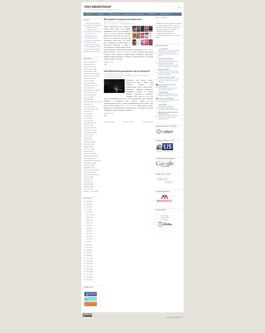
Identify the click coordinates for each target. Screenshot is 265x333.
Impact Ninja (162, 104)
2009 (88, 280)
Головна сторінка (128, 122)
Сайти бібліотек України (93, 49)
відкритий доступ (91, 90)
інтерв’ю (88, 111)
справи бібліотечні (91, 160)
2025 (88, 204)
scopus (88, 186)
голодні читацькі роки (123, 52)
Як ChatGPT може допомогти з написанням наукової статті (93, 31)
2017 (88, 258)
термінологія (89, 163)
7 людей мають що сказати (113, 77)
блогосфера (89, 78)
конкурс (88, 120)
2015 (88, 263)
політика (88, 144)
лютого (88, 239)
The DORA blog (163, 92)
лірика (87, 125)
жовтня (88, 217)
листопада (89, 214)
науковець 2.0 (90, 130)
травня (88, 231)
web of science (90, 191)
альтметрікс (89, 66)
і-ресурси (88, 106)
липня (88, 225)
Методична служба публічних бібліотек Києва (168, 113)
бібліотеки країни (91, 73)
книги (87, 118)
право (87, 146)
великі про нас (90, 85)
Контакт (152, 14)
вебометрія (89, 83)
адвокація (89, 64)
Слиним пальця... (109, 62)
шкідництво (89, 172)
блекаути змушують (110, 33)
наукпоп (88, 135)
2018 (88, 255)
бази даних (89, 69)
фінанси (88, 165)
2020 (88, 250)
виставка (88, 88)
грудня (88, 212)
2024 (88, 207)
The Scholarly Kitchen (165, 58)
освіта (87, 137)
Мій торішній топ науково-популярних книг (123, 19)
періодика (89, 142)
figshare (88, 179)
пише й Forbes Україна (128, 105)
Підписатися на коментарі (134, 14)
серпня (88, 223)
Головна (89, 14)
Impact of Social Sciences (166, 77)
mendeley (88, 184)
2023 (88, 209)
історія (88, 113)
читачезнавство (90, 170)
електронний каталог (92, 102)
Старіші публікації (147, 122)
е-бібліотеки (89, 95)
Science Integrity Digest (165, 98)
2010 (88, 277)
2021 (88, 247)
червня (88, 228)
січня (87, 241)
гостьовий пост (90, 92)
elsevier (88, 177)
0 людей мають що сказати (127, 23)
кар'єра (88, 116)
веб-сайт (88, 80)
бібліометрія (89, 71)
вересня (88, 220)
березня (88, 236)
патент (88, 139)
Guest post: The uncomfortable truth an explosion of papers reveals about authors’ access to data (168, 72)
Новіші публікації (109, 122)
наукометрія (89, 132)
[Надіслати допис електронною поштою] (105, 64)
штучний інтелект (91, 174)
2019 (88, 253)
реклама (88, 151)
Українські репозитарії (92, 51)
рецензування (90, 156)
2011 (88, 274)
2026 (88, 201)
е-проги (88, 97)
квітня (88, 233)
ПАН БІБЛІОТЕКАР (97, 6)
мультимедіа (89, 127)
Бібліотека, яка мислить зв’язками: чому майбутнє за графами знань (94, 25)
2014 (88, 266)
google (87, 182)
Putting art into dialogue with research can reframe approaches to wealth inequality (168, 80)
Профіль (101, 14)
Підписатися (114, 14)
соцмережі (89, 158)
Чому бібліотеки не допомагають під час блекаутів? (127, 71)
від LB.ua (146, 96)
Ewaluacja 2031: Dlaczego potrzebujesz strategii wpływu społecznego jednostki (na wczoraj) (168, 107)
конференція (89, 123)
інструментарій (90, 109)
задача (88, 104)
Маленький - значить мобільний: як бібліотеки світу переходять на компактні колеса (168, 117)
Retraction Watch (163, 69)
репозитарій (89, 153)
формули (88, 167)
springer (88, 189)
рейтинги (88, 149)
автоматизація (90, 62)
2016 (88, 261)
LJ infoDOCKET (163, 49)
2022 (88, 245)
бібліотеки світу (90, 76)
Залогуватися (166, 14)
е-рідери (88, 99)
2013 (88, 269)
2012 (88, 271)
